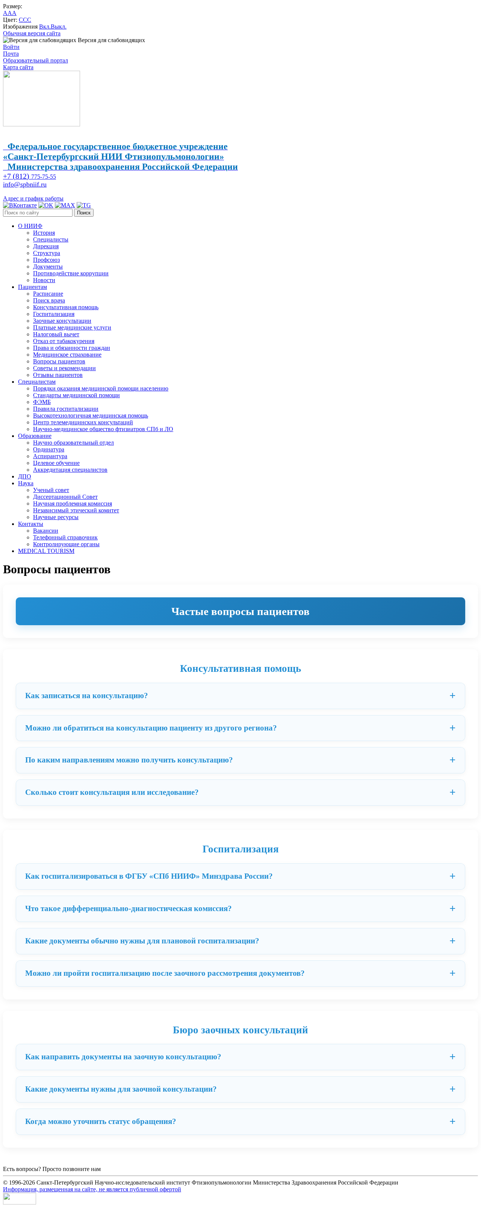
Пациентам (32, 287)
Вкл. (45, 26)
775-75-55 (29, 176)
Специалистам (37, 381)
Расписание (48, 293)
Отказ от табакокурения (63, 341)
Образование (34, 436)
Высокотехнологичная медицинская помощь (90, 415)
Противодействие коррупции (71, 273)
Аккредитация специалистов (70, 469)
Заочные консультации (62, 320)
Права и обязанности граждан (71, 348)
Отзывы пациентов (58, 375)
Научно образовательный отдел (73, 442)
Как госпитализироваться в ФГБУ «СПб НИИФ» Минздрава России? (149, 876)
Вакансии (45, 530)
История (44, 232)
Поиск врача (49, 300)
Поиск (84, 213)
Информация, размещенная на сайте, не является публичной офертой (92, 1189)
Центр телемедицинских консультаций (83, 422)
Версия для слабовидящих (110, 40)
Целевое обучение (56, 463)
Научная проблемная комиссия (72, 503)
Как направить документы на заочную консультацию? (123, 1057)
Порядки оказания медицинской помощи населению (100, 388)
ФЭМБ (42, 402)
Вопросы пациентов (59, 361)
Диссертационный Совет (65, 497)
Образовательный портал (35, 60)
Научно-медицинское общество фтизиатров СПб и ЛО (103, 429)
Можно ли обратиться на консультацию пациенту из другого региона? (151, 728)
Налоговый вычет (56, 334)
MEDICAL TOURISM (46, 551)
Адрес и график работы (33, 198)
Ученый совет (51, 490)
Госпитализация (53, 314)
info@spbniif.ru (25, 184)
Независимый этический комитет (76, 510)
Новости (44, 280)
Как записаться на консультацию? (86, 695)
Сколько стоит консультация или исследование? (112, 792)
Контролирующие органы (66, 544)
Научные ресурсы (56, 517)
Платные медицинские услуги (72, 327)
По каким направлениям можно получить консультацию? (129, 760)
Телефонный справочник (65, 537)
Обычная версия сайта (32, 33)
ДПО (24, 476)
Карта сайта (18, 67)
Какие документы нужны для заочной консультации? (121, 1089)
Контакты (30, 524)
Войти (11, 47)
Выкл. (59, 26)
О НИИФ (30, 226)
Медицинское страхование (67, 354)
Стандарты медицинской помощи (76, 395)
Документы (48, 266)
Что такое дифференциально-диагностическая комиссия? (128, 908)
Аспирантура (50, 456)
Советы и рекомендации (64, 368)
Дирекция (46, 246)
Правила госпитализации (65, 409)
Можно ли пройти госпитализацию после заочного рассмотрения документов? (165, 973)
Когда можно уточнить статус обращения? (100, 1121)
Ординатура (48, 449)
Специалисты (50, 239)
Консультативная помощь (65, 307)
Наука (25, 483)
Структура (46, 253)
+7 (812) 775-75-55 (125, 1169)
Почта (11, 53)
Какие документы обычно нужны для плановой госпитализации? (142, 941)
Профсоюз (46, 260)
